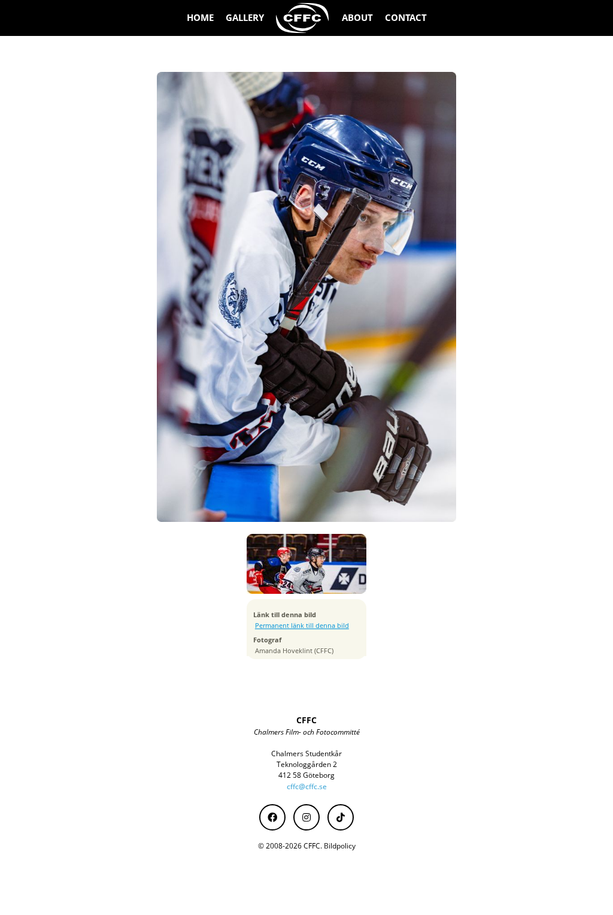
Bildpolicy (340, 846)
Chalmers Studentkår (306, 753)
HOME (200, 18)
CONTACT (406, 18)
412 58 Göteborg (306, 775)
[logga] (303, 18)
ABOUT (357, 18)
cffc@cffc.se (307, 786)
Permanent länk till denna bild (302, 625)
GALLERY (245, 18)
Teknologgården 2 (307, 764)
